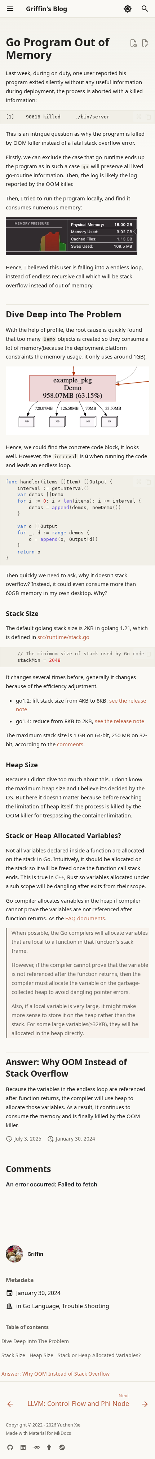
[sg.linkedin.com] (23, 1447)
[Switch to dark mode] (127, 8)
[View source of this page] (133, 43)
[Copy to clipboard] (148, 117)
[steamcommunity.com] (62, 1447)
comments (70, 744)
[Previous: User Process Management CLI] (10, 1401)
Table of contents (27, 1327)
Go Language (41, 1306)
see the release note (119, 721)
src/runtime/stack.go (63, 637)
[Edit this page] (145, 43)
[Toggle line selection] (139, 117)
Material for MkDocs (50, 1433)
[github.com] (10, 1447)
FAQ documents (85, 918)
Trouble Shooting (85, 1306)
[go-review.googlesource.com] (36, 1447)
